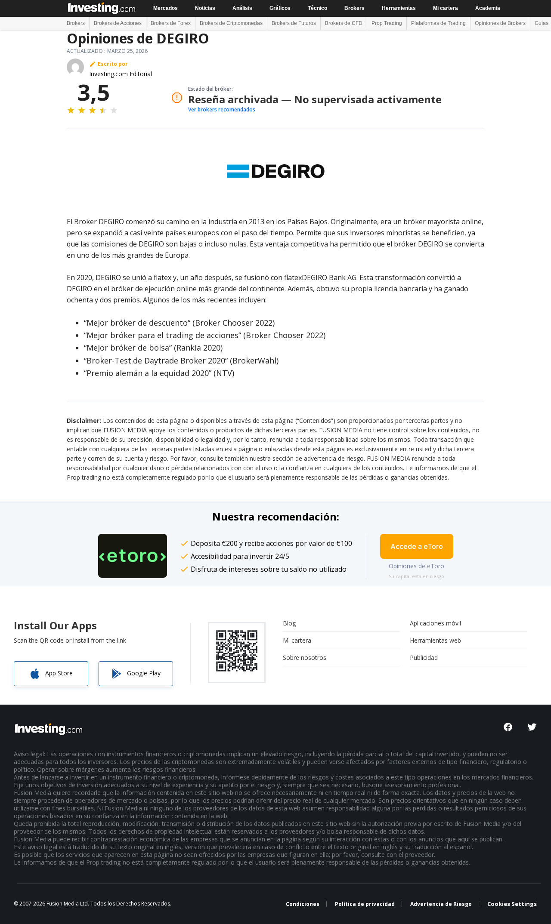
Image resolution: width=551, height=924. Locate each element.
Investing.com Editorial (120, 74)
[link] (132, 556)
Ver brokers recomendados (221, 109)
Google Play (144, 673)
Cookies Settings (512, 904)
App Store (59, 673)
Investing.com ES (102, 7)
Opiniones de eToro (416, 566)
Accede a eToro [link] (416, 546)
